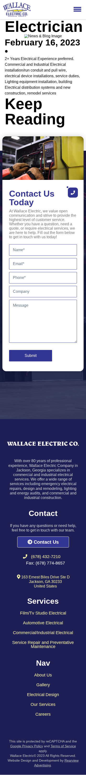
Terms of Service (63, 746)
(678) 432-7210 (45, 556)
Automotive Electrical (43, 622)
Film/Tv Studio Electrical (43, 613)
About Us (43, 675)
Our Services (43, 704)
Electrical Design (43, 694)
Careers (43, 714)
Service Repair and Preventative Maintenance (43, 644)
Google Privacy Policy (26, 746)
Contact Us (45, 542)
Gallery (43, 684)
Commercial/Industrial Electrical (43, 632)
